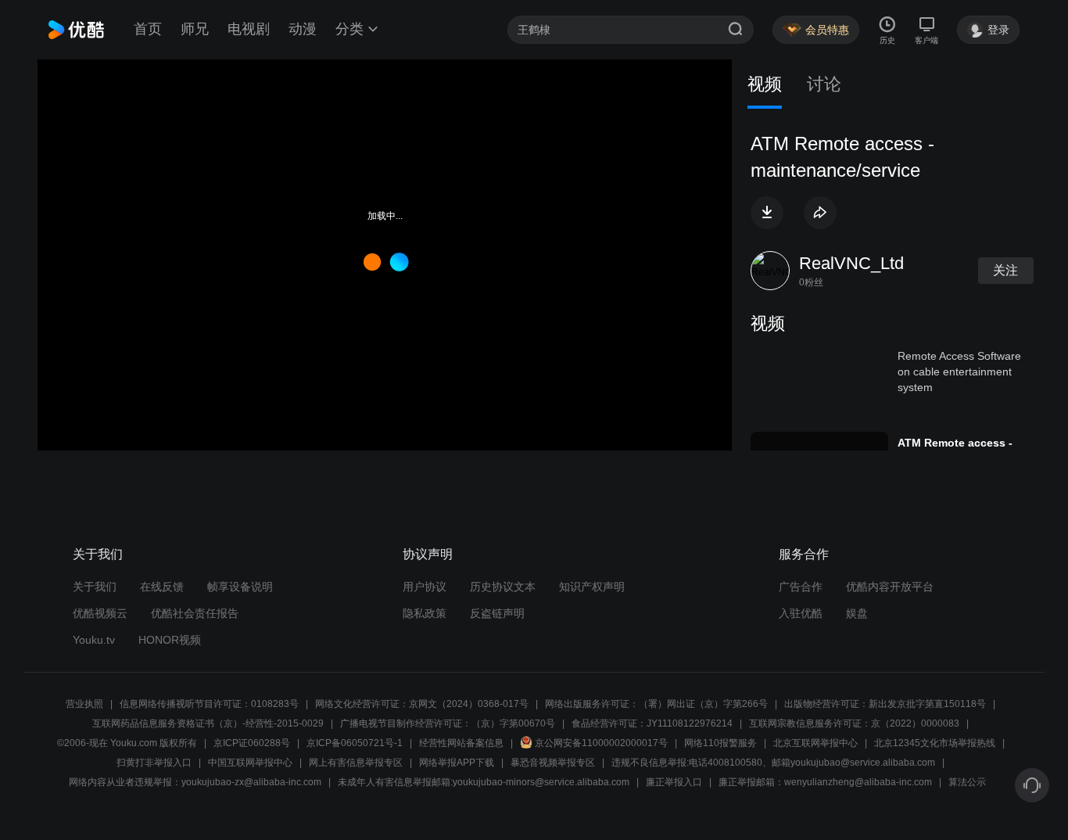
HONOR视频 (169, 640)
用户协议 (424, 586)
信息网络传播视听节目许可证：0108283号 (209, 703)
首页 (148, 29)
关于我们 (94, 586)
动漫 (303, 29)
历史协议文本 (503, 586)
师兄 (195, 29)
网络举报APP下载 (456, 762)
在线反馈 (162, 586)
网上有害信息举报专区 (356, 762)
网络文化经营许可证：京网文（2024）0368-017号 (422, 703)
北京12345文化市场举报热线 (934, 743)
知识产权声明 (592, 586)
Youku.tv (94, 640)
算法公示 (967, 782)
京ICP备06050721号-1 (354, 743)
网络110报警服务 (720, 743)
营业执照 (84, 703)
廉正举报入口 (674, 782)
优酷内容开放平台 (890, 586)
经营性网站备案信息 (461, 743)
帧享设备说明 (240, 586)
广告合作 (801, 586)
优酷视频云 (100, 613)
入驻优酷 (801, 613)
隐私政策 (424, 613)
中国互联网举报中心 (250, 762)
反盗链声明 (497, 613)
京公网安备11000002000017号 (601, 743)
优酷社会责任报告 (194, 613)
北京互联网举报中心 (815, 743)
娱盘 (857, 613)
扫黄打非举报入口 (154, 762)
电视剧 (249, 29)
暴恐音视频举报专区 (553, 762)
